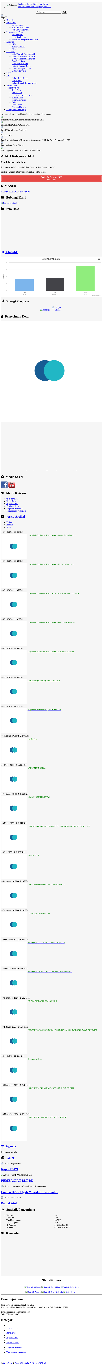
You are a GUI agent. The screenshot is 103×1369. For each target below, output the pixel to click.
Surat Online (11, 85)
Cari (64, 12)
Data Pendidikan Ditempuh (23, 59)
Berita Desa (17, 92)
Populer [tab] (9, 525)
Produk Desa (17, 97)
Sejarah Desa (17, 25)
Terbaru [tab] (9, 522)
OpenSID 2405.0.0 (23, 1363)
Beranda (10, 20)
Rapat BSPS (9, 1169)
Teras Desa (16, 90)
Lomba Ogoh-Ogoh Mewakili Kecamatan (29, 1192)
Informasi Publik (19, 100)
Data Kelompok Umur (21, 68)
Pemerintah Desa (19, 37)
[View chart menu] (99, 259)
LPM (14, 44)
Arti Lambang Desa (20, 30)
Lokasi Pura (17, 80)
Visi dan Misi (17, 34)
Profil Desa (11, 22)
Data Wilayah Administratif (23, 54)
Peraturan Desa (12, 506)
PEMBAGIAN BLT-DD (17, 1180)
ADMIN (4, 192)
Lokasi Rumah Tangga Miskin (25, 83)
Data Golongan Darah (21, 66)
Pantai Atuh (17, 105)
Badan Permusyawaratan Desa (25, 39)
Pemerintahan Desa (14, 32)
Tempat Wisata (12, 88)
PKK (14, 49)
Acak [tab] (8, 527)
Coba (14, 102)
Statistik (11, 252)
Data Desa (10, 51)
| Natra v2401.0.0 (39, 1363)
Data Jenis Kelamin (20, 63)
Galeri (10, 1157)
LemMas (10, 42)
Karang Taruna (18, 47)
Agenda (10, 1146)
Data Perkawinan (19, 71)
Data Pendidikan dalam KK (23, 56)
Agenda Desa (12, 503)
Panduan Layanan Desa (22, 95)
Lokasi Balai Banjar (20, 78)
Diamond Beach (19, 107)
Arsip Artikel (15, 516)
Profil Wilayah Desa (20, 27)
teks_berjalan (12, 499)
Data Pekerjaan (18, 61)
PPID (8, 73)
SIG (8, 76)
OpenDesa (7, 1363)
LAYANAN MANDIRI (19, 192)
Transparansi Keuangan (16, 109)
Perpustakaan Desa (14, 508)
